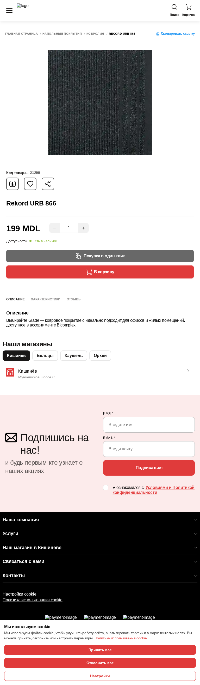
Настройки (100, 676)
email (109, 438)
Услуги (10, 533)
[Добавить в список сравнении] (12, 184)
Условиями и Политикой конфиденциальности (154, 490)
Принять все (100, 650)
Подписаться (149, 467)
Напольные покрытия (62, 33)
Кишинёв (16, 355)
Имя (108, 413)
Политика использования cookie (33, 600)
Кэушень (74, 355)
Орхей (100, 355)
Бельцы (45, 355)
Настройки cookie (19, 594)
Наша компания (21, 519)
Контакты (14, 575)
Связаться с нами (23, 561)
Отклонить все (100, 663)
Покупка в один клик (104, 256)
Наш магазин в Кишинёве (32, 547)
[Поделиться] (48, 184)
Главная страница (21, 33)
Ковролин (95, 33)
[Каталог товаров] (9, 10)
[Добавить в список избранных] (30, 184)
